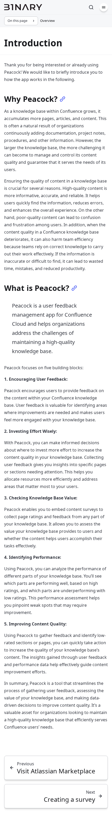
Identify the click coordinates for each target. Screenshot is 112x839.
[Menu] (103, 7)
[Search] (91, 7)
